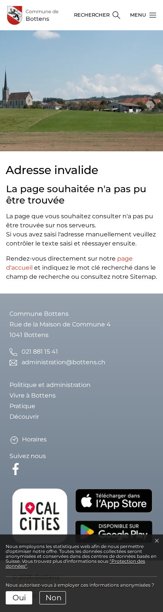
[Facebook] (17, 468)
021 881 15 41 (40, 351)
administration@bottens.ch (63, 362)
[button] (141, 15)
